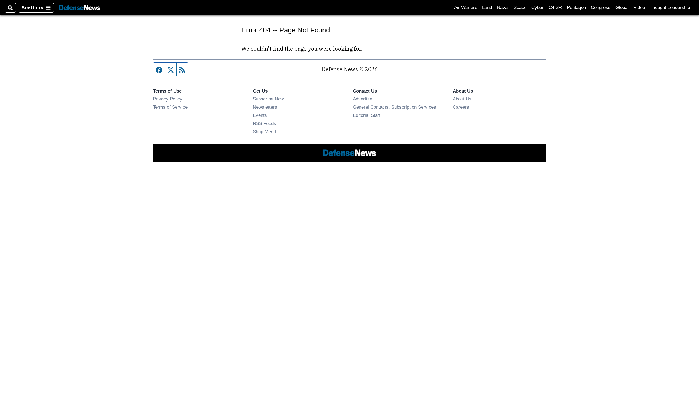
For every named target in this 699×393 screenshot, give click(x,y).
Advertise (362, 99)
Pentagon (576, 7)
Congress (601, 7)
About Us (462, 99)
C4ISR (555, 7)
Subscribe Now (268, 99)
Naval (503, 7)
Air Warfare (465, 7)
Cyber (537, 7)
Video (639, 7)
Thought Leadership (670, 7)
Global (622, 7)
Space (520, 7)
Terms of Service (170, 107)
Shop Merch (265, 131)
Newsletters (265, 107)
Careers (461, 107)
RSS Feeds (264, 123)
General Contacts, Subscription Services (394, 107)
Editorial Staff (366, 115)
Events (260, 115)
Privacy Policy (167, 99)
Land (487, 7)
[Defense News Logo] (80, 7)
